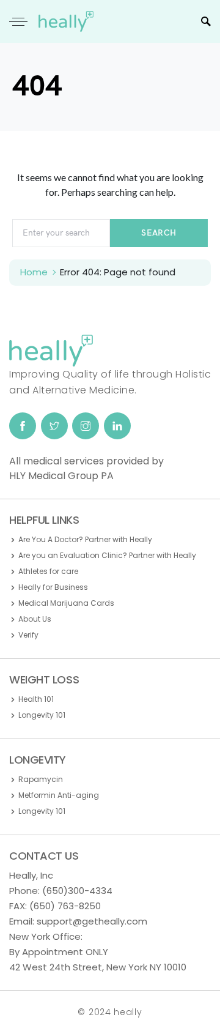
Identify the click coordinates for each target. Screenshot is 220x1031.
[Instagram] (85, 425)
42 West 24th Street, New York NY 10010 (97, 967)
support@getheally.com (92, 921)
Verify (28, 635)
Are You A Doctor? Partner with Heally (85, 539)
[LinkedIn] (117, 425)
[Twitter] (54, 425)
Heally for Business (53, 587)
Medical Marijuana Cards (66, 603)
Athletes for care (48, 571)
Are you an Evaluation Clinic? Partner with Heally (107, 555)
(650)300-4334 (77, 890)
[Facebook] (22, 425)
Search (158, 233)
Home (34, 272)
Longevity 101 (41, 715)
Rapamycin (40, 779)
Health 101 (36, 699)
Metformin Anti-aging (58, 795)
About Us (34, 619)
